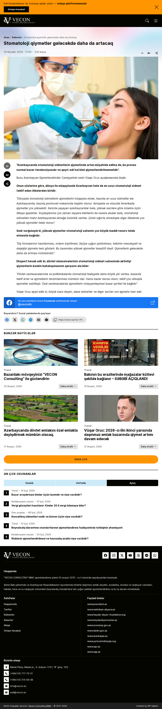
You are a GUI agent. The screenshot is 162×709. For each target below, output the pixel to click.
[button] (7, 320)
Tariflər (8, 609)
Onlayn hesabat (12, 630)
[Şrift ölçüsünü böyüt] (148, 52)
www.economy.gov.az (99, 625)
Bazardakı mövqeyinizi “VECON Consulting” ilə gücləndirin (30, 376)
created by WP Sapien (147, 705)
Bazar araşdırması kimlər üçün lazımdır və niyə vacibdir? (46, 494)
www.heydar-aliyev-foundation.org (106, 614)
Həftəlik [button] (81, 483)
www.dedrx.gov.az (97, 630)
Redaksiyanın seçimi (22, 501)
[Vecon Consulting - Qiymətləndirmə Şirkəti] (19, 555)
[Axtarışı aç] (147, 20)
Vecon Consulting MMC (39, 705)
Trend (7, 369)
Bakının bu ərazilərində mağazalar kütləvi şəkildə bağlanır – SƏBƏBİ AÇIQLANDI (119, 376)
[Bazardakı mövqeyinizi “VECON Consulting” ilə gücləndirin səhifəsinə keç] (41, 352)
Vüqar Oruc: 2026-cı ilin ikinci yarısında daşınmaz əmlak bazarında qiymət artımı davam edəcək (118, 434)
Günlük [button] (29, 483)
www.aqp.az (93, 651)
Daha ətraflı (67, 386)
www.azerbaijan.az (97, 635)
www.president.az (97, 604)
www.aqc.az (93, 646)
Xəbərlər (8, 620)
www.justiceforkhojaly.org (101, 641)
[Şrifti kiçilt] (142, 52)
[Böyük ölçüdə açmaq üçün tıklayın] (81, 108)
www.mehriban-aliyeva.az (101, 609)
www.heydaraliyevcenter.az (102, 620)
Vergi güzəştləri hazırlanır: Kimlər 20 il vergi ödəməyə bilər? (48, 505)
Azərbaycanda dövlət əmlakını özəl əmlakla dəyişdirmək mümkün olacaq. (41, 432)
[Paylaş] (156, 52)
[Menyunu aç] (156, 20)
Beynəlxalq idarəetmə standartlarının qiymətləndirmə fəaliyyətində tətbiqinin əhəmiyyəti (66, 527)
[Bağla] (156, 7)
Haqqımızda (10, 604)
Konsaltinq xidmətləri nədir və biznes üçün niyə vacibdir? (46, 516)
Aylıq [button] (132, 483)
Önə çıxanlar (18, 512)
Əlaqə (7, 625)
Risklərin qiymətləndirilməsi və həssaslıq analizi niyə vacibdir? (49, 538)
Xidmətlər (9, 614)
